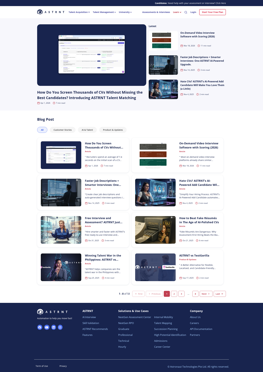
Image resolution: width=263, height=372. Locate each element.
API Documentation (201, 329)
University (124, 12)
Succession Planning (166, 329)
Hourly (122, 346)
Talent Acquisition (78, 12)
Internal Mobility (163, 317)
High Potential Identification (170, 335)
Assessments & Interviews (156, 12)
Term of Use (42, 366)
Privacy (63, 366)
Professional (125, 335)
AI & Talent (87, 129)
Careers (194, 323)
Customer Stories (63, 129)
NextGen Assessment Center (134, 317)
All (42, 129)
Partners (195, 335)
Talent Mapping (163, 323)
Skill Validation (90, 323)
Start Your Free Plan (212, 12)
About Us (195, 317)
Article (88, 151)
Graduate (123, 329)
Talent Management (103, 12)
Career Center (162, 346)
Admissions (160, 341)
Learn (176, 12)
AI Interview (89, 317)
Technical (123, 341)
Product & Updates (113, 129)
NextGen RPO (126, 323)
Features (87, 335)
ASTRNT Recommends (95, 329)
